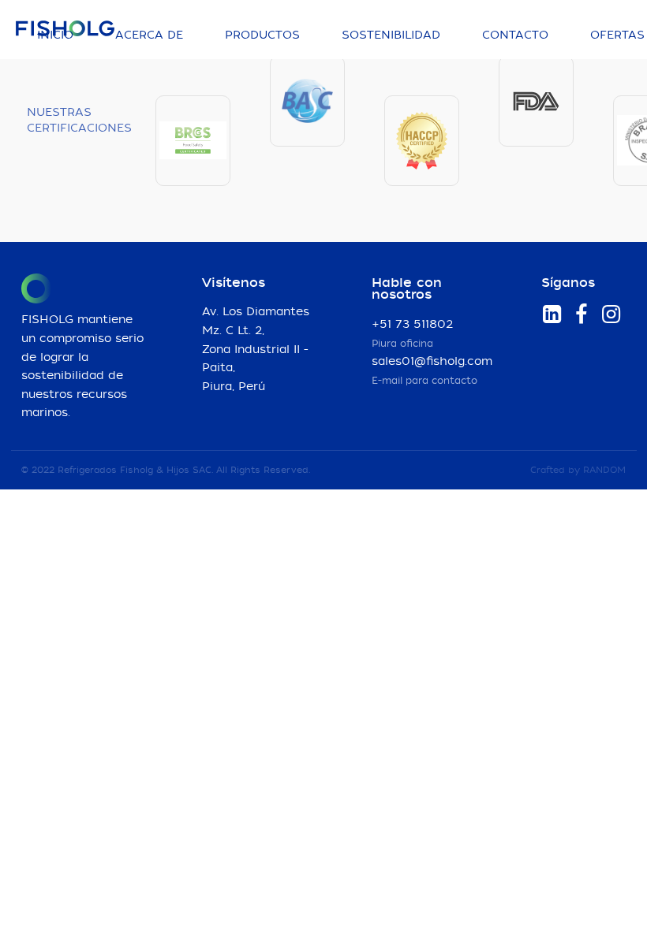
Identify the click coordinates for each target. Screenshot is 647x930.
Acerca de (149, 35)
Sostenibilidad (391, 35)
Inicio (55, 35)
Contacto (515, 35)
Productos (262, 35)
